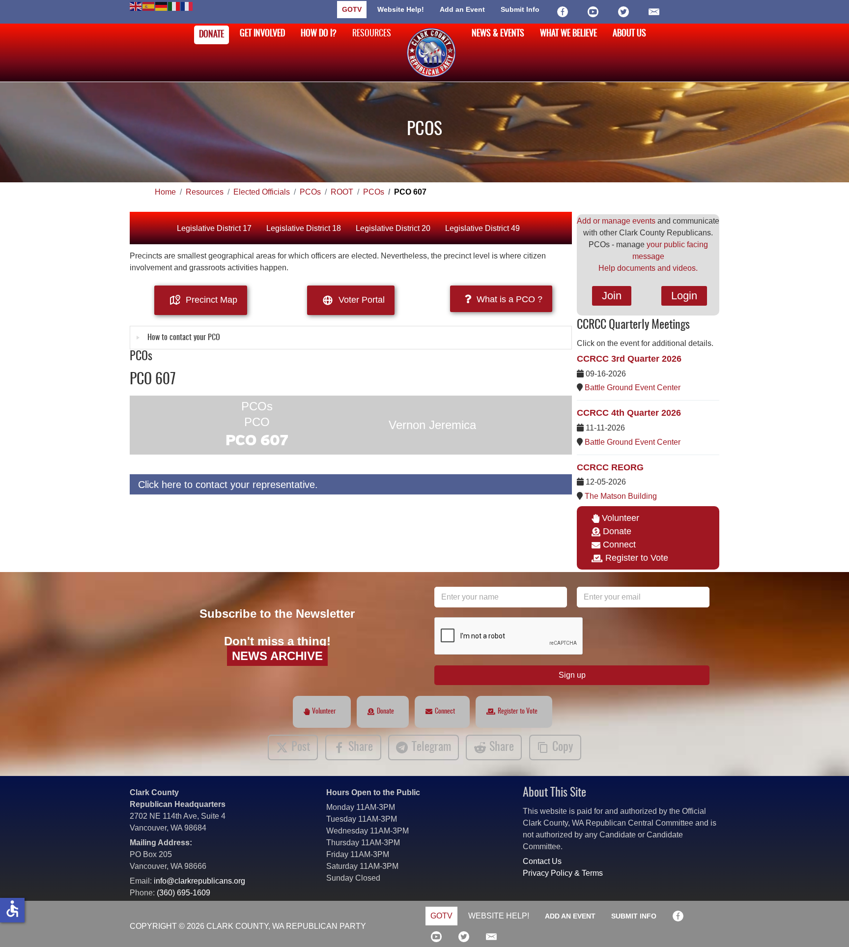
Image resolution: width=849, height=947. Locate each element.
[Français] (187, 5)
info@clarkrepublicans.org (199, 881)
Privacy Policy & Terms (563, 873)
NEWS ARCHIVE (277, 655)
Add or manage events (616, 221)
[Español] (148, 5)
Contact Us (542, 861)
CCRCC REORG (610, 467)
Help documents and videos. (648, 268)
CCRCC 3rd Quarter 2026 (629, 359)
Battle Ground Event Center (632, 387)
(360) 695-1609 (183, 893)
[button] (827, 925)
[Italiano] (174, 5)
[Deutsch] (161, 5)
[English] (136, 5)
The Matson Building (621, 496)
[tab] (351, 337)
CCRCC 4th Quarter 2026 (629, 413)
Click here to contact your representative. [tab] (228, 484)
